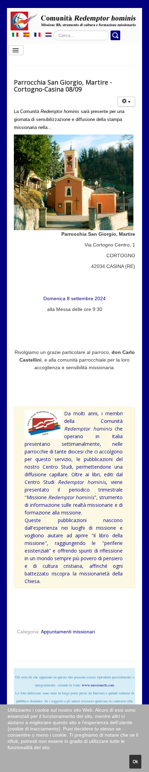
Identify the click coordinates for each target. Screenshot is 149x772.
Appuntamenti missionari (68, 631)
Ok (135, 761)
